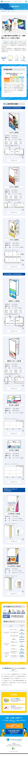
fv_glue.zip (21, 639)
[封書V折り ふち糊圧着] (14, 327)
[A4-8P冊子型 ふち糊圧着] (14, 539)
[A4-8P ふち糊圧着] (14, 263)
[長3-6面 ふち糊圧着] (14, 430)
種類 (8, 11)
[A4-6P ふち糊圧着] (14, 209)
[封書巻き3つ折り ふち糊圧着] (14, 384)
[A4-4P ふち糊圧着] (14, 156)
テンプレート (13, 11)
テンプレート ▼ (14, 160)
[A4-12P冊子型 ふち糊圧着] (14, 591)
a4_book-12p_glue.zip (21, 656)
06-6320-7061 (10, 745)
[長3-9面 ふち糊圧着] (14, 478)
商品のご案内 (3, 11)
